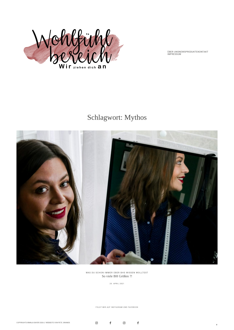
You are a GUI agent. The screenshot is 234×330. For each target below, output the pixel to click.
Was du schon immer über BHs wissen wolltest (117, 272)
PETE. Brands (64, 323)
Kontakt (203, 52)
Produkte (192, 52)
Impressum (174, 54)
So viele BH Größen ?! (117, 210)
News (182, 52)
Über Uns (173, 52)
